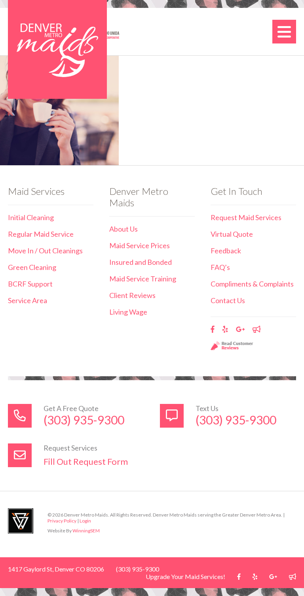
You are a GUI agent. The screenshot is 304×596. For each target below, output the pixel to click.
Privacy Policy (62, 521)
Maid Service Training (142, 278)
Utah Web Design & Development (20, 521)
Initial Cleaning (31, 217)
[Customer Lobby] (256, 329)
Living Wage (128, 311)
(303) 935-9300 (84, 420)
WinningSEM (86, 531)
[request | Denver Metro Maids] (57, 49)
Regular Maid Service (41, 234)
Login (85, 521)
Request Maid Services (246, 217)
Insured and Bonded (140, 262)
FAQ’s (220, 267)
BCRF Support (30, 283)
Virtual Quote (232, 234)
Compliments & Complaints (252, 283)
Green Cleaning (32, 267)
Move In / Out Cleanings (45, 250)
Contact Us (228, 300)
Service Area (27, 300)
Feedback (226, 250)
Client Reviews (132, 295)
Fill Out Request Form (86, 461)
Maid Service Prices (139, 245)
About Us (123, 228)
